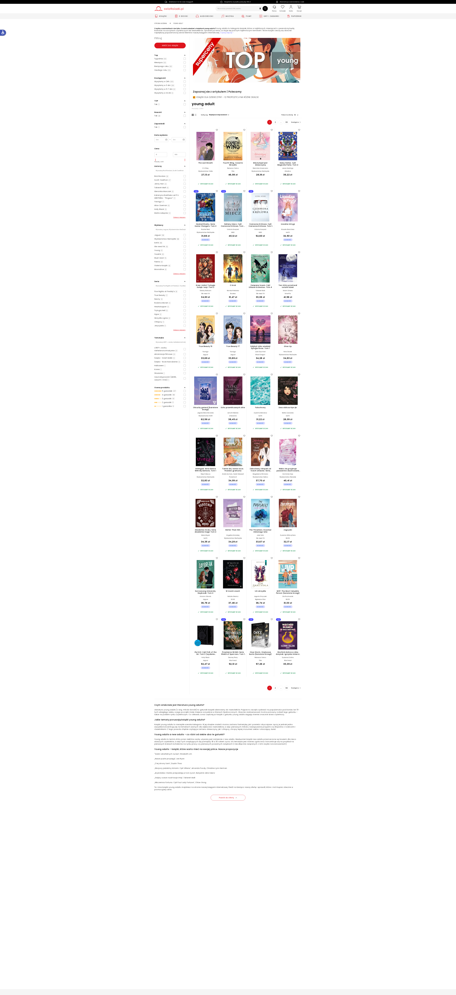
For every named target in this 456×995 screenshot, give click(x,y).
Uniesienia (233, 416)
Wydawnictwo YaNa (205, 171)
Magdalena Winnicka (260, 474)
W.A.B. (233, 599)
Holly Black (205, 657)
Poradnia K (233, 477)
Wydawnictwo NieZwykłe (260, 171)
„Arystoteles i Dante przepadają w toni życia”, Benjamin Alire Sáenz (184, 773)
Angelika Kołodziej (233, 535)
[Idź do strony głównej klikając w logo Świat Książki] (168, 8)
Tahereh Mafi (260, 291)
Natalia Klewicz (233, 596)
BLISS (288, 538)
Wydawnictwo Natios (260, 477)
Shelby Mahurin (205, 291)
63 (287, 122)
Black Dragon (260, 355)
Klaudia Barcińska (287, 229)
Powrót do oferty (226, 797)
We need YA (205, 294)
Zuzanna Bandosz (260, 413)
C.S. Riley (205, 168)
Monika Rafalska (233, 291)
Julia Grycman (260, 352)
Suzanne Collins (288, 657)
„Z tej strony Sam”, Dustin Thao (168, 763)
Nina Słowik (288, 352)
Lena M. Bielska (233, 413)
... (281, 122)
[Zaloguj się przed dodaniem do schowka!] (217, 130)
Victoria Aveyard (233, 229)
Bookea (233, 294)
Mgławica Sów (260, 599)
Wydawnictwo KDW (205, 416)
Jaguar (205, 355)
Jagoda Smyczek (260, 596)
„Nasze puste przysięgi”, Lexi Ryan (169, 759)
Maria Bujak (205, 535)
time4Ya (288, 294)
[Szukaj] (265, 8)
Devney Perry (233, 657)
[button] (260, 8)
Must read (233, 660)
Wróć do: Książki (170, 45)
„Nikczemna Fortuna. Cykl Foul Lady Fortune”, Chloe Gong (180, 782)
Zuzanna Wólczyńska (288, 535)
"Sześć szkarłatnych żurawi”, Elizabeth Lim (173, 754)
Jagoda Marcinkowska (205, 413)
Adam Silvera (288, 291)
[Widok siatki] (193, 115)
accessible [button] (2, 32)
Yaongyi (205, 352)
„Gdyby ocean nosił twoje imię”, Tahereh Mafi (174, 778)
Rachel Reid (205, 229)
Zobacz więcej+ (179, 217)
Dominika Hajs (288, 474)
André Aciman (227, 474)
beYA (288, 232)
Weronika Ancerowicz (260, 168)
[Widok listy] (196, 115)
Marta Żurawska (288, 413)
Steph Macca (205, 474)
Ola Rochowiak (287, 596)
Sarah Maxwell (238, 474)
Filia (233, 171)
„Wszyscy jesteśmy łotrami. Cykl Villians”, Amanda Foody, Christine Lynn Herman (190, 768)
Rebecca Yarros (233, 168)
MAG (233, 232)
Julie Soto (260, 535)
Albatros (288, 171)
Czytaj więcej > (226, 33)
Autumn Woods (205, 596)
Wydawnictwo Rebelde (288, 477)
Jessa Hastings (287, 168)
